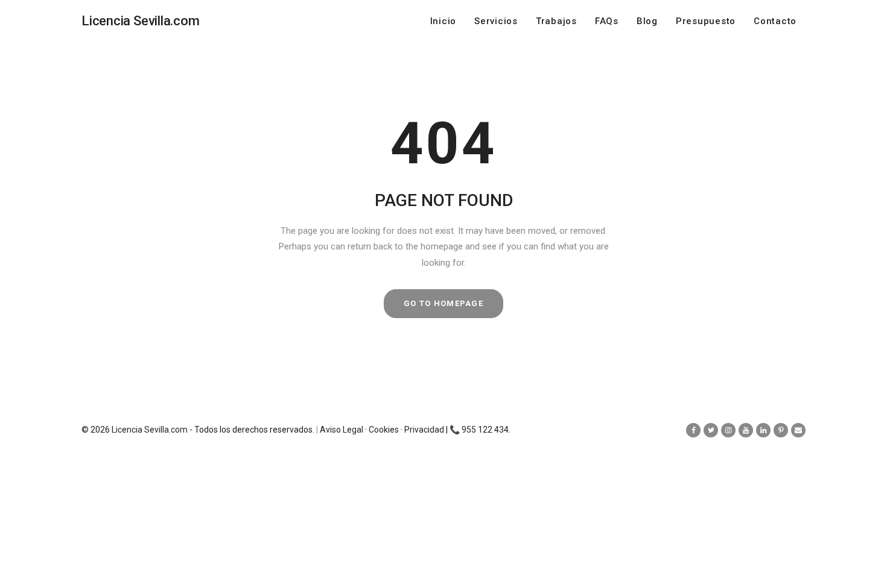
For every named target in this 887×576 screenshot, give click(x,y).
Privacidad (424, 429)
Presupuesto (706, 21)
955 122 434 (485, 429)
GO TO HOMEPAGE (443, 303)
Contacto (775, 21)
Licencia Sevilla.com (150, 429)
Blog (647, 21)
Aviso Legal (341, 429)
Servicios (496, 21)
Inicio (443, 21)
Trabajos (556, 21)
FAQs (606, 21)
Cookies (384, 429)
